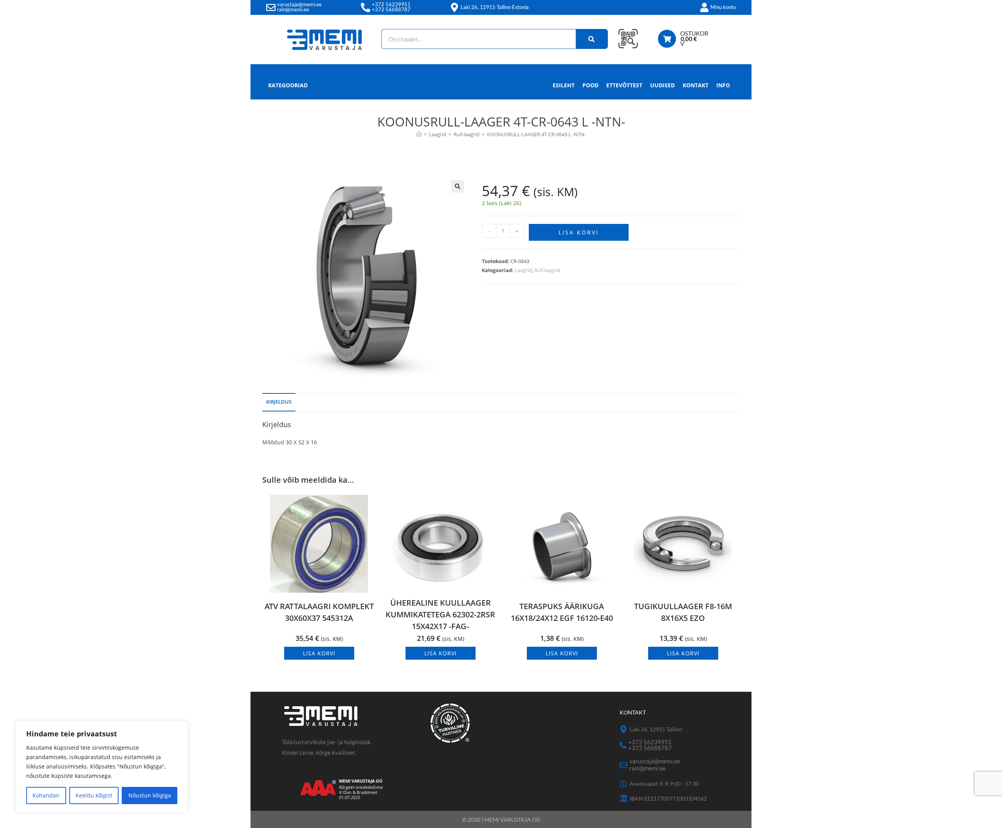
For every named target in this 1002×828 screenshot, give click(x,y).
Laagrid (523, 270)
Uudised (662, 85)
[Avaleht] (419, 134)
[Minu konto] (704, 7)
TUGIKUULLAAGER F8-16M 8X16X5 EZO (683, 612)
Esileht (564, 85)
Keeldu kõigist (94, 795)
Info (723, 85)
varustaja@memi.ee (299, 4)
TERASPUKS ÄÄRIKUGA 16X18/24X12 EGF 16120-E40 (562, 612)
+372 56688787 (391, 9)
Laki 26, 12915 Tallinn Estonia (495, 7)
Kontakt (695, 85)
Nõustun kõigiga (149, 795)
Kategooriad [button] (288, 85)
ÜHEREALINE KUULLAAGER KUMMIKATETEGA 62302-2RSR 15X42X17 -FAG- (440, 614)
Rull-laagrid (547, 270)
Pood (590, 85)
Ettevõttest (624, 85)
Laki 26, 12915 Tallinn (656, 729)
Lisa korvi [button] (319, 653)
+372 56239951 (391, 4)
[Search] (592, 39)
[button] (457, 186)
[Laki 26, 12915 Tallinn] (624, 729)
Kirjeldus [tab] (279, 402)
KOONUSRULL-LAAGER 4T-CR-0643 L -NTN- (536, 134)
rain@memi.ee (293, 9)
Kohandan (45, 795)
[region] (102, 766)
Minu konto (723, 7)
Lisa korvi (579, 232)
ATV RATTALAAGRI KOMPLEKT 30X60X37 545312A (319, 612)
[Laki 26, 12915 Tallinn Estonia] (454, 7)
